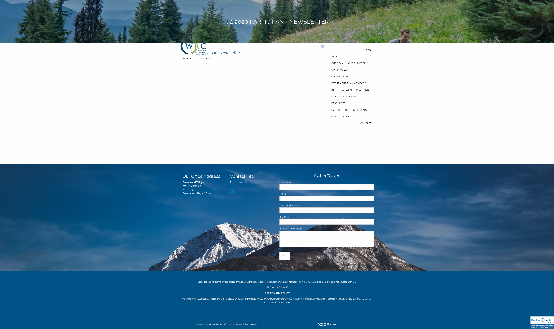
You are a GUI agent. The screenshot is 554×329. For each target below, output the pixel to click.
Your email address (300, 205)
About (335, 56)
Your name (296, 182)
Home (368, 50)
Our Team (337, 63)
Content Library (356, 110)
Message (319, 228)
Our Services (339, 76)
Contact (365, 123)
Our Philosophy (358, 63)
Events (336, 110)
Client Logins (340, 116)
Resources (338, 103)
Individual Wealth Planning (350, 90)
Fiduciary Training (343, 96)
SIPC (308, 282)
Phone (293, 193)
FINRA (300, 282)
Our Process (339, 70)
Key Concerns (286, 217)
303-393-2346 (239, 182)
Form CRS (283, 287)
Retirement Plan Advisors (348, 83)
